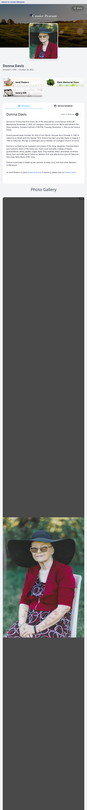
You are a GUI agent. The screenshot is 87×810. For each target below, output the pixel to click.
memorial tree (35, 172)
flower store (70, 172)
